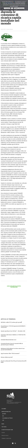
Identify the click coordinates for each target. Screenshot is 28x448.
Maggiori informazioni (19, 8)
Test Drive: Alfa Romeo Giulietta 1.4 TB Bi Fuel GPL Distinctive (13, 335)
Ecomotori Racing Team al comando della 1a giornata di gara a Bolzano (12, 344)
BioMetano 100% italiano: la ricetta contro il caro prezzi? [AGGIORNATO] (13, 349)
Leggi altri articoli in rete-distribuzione (14, 286)
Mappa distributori (6, 411)
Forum (3, 432)
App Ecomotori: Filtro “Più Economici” (10, 353)
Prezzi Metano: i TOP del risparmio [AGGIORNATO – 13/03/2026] (13, 326)
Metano (4, 413)
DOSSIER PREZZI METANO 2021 (8, 339)
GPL (3, 415)
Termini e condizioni (6, 438)
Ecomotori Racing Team (7, 429)
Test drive (4, 426)
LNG (3, 420)
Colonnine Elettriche (7, 418)
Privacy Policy (5, 435)
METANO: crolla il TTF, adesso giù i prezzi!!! (11, 322)
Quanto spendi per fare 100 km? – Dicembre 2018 (13, 331)
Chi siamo (4, 408)
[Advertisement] (12, 305)
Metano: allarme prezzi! (6, 357)
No (12, 8)
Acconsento (6, 8)
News (3, 423)
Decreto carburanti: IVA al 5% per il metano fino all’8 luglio (13, 361)
